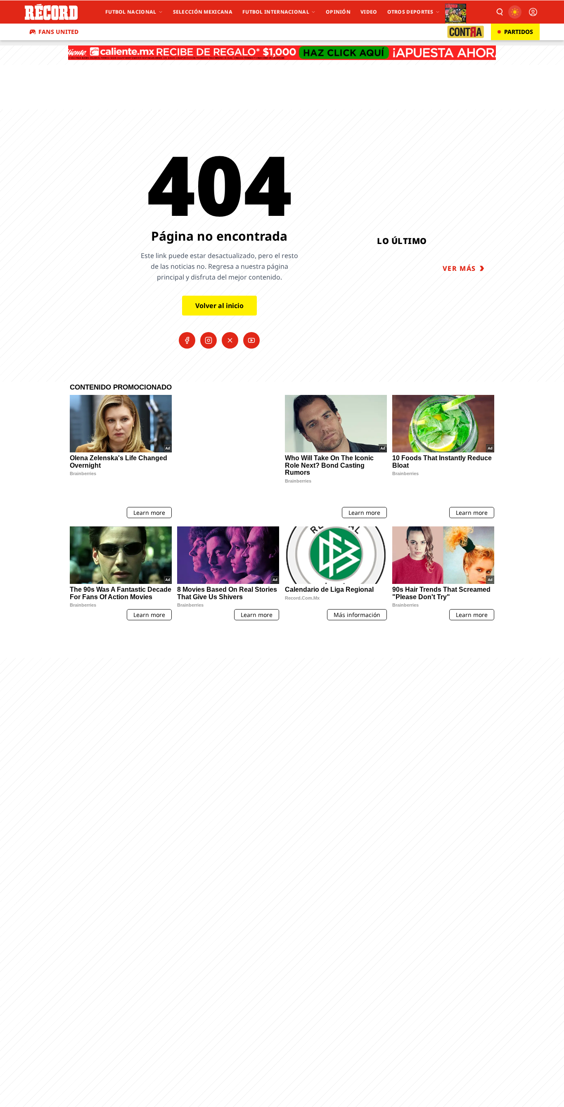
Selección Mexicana (202, 11)
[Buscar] (499, 12)
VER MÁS (459, 268)
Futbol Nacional (130, 11)
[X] (230, 340)
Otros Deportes (410, 11)
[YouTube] (251, 340)
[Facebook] (187, 340)
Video (368, 11)
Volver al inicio (219, 305)
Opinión (338, 11)
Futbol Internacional (275, 11)
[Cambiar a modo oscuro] (514, 12)
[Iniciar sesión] (533, 12)
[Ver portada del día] (455, 12)
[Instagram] (208, 340)
